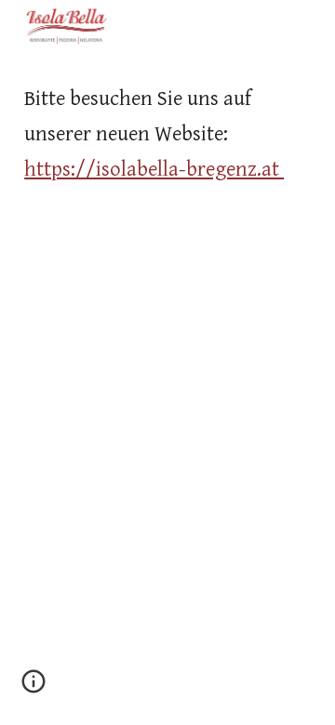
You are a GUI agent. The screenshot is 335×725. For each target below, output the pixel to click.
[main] (167, 134)
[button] (33, 688)
